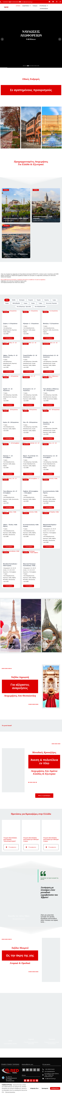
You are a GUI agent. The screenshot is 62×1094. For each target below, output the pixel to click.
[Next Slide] (59, 39)
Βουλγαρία (21, 300)
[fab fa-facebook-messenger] (28, 1080)
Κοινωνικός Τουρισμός (51, 303)
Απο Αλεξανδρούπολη (40, 306)
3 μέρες (54, 300)
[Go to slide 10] (37, 65)
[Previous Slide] (2, 39)
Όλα (7, 300)
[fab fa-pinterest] (37, 1080)
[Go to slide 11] (38, 65)
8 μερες (25, 303)
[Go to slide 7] (32, 65)
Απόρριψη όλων (34, 1088)
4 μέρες (7, 303)
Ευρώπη (47, 300)
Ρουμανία (30, 300)
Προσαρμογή (45, 1088)
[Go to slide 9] (35, 65)
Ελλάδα (13, 300)
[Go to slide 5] (29, 65)
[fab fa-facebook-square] (25, 1080)
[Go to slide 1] (23, 65)
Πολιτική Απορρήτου (10, 1092)
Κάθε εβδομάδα (16, 303)
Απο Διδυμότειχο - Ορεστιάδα (24, 306)
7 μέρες (40, 303)
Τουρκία (39, 300)
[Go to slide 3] (26, 65)
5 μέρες (33, 303)
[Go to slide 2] (24, 65)
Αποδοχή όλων (55, 1088)
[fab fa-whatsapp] (34, 1080)
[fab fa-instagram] (31, 1080)
